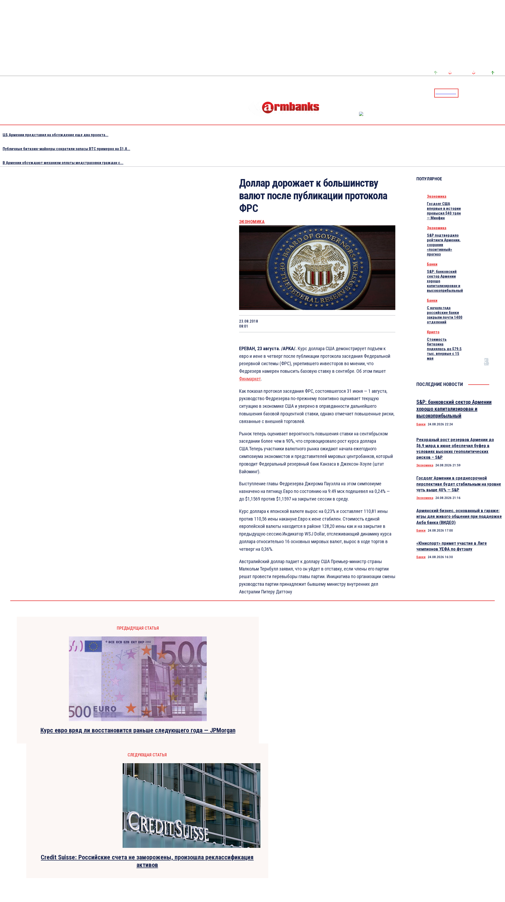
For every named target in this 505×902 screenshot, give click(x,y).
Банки (432, 264)
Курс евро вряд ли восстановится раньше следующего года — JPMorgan (138, 730)
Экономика (252, 222)
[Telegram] (489, 93)
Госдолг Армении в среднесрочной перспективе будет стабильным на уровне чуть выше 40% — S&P (458, 483)
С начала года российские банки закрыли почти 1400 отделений (444, 314)
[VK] (348, 323)
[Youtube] (495, 93)
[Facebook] (482, 93)
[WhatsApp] (311, 323)
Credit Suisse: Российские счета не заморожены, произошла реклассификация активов (147, 861)
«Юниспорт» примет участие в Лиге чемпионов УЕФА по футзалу (451, 546)
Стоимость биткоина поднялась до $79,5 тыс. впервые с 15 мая (444, 349)
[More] (386, 323)
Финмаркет (250, 378)
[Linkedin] (501, 93)
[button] (463, 92)
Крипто (433, 332)
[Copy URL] (367, 323)
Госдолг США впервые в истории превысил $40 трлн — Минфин (444, 210)
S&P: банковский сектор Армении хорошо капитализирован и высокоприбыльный (454, 409)
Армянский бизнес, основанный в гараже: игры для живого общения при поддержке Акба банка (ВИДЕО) (459, 516)
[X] (292, 323)
